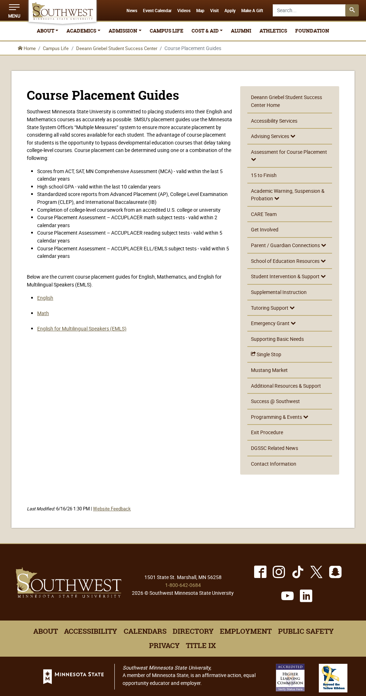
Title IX (201, 645)
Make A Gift (252, 10)
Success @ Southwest (275, 401)
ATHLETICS (273, 31)
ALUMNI (241, 31)
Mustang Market (269, 370)
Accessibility (90, 631)
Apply (230, 10)
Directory (193, 631)
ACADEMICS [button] (81, 31)
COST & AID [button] (205, 31)
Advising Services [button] (270, 136)
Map (200, 10)
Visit (214, 10)
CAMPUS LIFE (166, 31)
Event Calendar (157, 10)
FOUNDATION (312, 31)
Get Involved (264, 229)
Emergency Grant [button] (271, 323)
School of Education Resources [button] (286, 261)
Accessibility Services (274, 120)
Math (43, 313)
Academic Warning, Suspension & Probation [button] (288, 194)
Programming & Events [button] (277, 416)
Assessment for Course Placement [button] (289, 151)
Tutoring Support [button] (270, 307)
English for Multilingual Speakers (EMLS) (82, 328)
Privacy (164, 645)
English (45, 297)
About (45, 631)
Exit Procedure (267, 432)
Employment (246, 631)
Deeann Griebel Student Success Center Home (286, 101)
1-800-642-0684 (183, 585)
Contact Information (273, 463)
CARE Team (264, 214)
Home (29, 48)
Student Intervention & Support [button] (286, 276)
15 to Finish (264, 175)
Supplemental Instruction (279, 292)
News (132, 10)
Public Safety (306, 631)
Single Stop (268, 354)
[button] (14, 10)
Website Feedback (112, 509)
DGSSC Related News (274, 448)
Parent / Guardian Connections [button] (286, 245)
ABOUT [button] (45, 31)
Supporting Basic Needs (277, 338)
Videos (184, 10)
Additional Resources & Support (286, 385)
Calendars (145, 631)
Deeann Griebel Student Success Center (116, 48)
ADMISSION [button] (123, 31)
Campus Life (56, 48)
